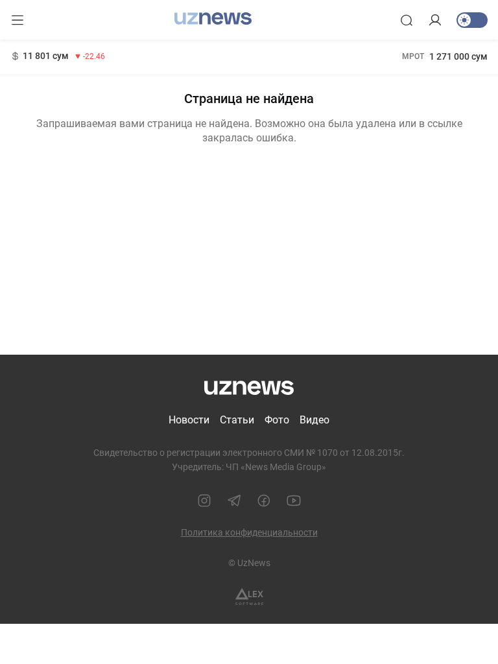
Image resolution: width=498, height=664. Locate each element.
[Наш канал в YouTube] (294, 500)
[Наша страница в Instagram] (204, 500)
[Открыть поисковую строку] (406, 20)
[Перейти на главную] (213, 18)
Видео (314, 420)
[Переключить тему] (472, 20)
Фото (277, 420)
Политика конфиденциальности (249, 532)
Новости (189, 420)
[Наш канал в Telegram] (234, 500)
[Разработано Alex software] (249, 597)
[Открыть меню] (17, 20)
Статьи (237, 420)
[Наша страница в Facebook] (264, 500)
